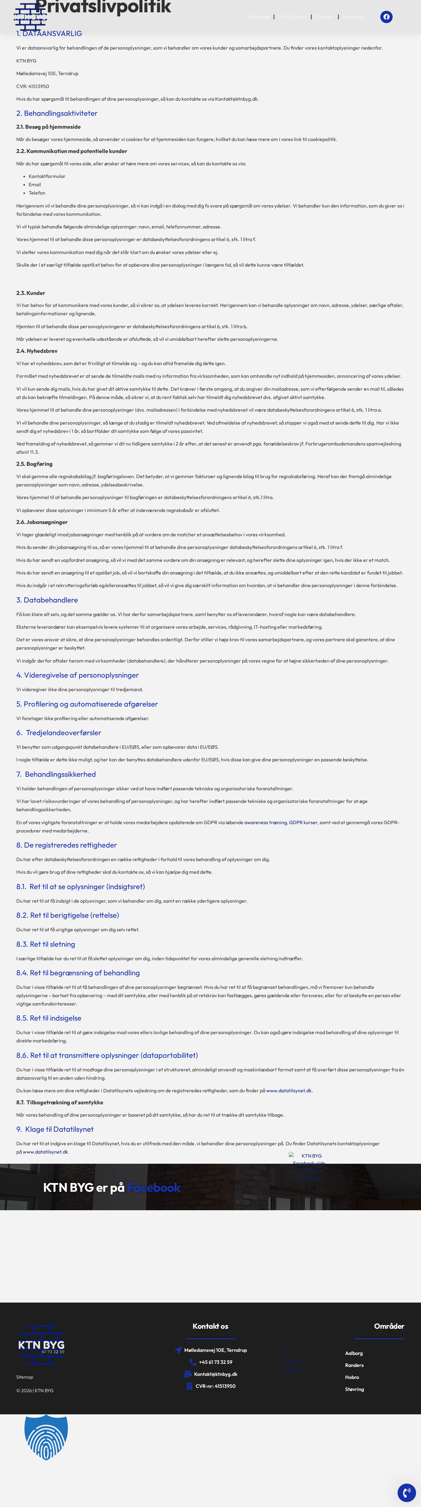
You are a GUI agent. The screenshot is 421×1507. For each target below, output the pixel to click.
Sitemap (24, 1377)
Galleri (324, 17)
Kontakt (353, 17)
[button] (210, 1438)
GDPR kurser (303, 822)
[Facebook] (386, 17)
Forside (259, 17)
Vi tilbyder (292, 17)
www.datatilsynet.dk (289, 1090)
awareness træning (265, 822)
